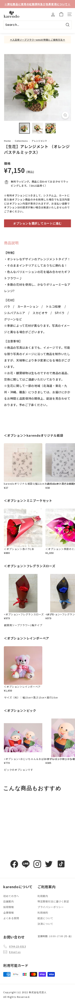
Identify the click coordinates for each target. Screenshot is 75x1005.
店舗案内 (8, 901)
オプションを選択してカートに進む (37, 223)
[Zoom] (65, 115)
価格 (7, 163)
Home (7, 140)
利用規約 (43, 912)
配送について (45, 918)
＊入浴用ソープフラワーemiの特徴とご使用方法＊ (37, 39)
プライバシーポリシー (51, 907)
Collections (21, 140)
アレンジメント (39, 140)
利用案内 (43, 896)
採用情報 (8, 907)
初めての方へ (11, 896)
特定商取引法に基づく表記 (53, 901)
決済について (45, 924)
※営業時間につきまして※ (37, 4)
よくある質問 (11, 918)
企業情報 (8, 912)
